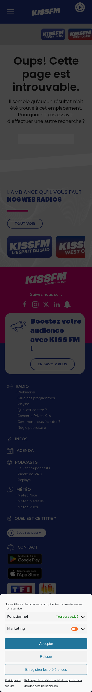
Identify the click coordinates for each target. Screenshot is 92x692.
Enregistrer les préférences (46, 669)
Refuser (46, 656)
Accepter (46, 644)
